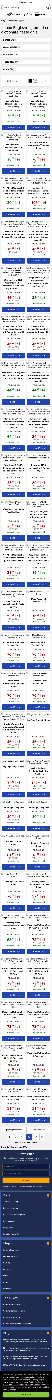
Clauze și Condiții (33, 1384)
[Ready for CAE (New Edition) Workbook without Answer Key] (39, 506)
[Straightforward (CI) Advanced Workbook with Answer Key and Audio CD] (39, 226)
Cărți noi (6, 1263)
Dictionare (10, 40)
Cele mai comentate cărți (14, 1311)
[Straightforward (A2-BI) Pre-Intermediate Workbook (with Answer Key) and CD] (39, 273)
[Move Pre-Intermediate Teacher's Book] (13, 637)
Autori (5, 1282)
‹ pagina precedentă (13, 1130)
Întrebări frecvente (11, 1234)
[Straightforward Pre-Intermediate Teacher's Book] (39, 137)
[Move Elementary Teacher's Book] (39, 637)
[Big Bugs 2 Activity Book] (38, 714)
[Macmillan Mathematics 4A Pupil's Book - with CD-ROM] (13, 1007)
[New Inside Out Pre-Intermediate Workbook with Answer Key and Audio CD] (13, 414)
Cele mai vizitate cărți (12, 1317)
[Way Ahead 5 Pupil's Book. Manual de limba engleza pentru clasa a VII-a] (13, 460)
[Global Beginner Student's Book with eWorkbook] (39, 763)
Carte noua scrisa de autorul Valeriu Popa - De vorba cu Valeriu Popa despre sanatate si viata (25, 1358)
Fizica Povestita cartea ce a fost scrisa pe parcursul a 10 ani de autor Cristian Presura (26, 1349)
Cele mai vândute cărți (12, 1304)
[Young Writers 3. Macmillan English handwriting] (13, 139)
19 (36, 1137)
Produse (16, 14)
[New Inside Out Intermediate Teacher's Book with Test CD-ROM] (39, 183)
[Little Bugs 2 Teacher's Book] (13, 876)
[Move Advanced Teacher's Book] (39, 594)
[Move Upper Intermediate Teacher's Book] (13, 676)
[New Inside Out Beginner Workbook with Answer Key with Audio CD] (13, 367)
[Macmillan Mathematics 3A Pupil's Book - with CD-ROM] (39, 963)
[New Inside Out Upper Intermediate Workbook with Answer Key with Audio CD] (39, 414)
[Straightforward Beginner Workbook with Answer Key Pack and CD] (39, 321)
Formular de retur (10, 1256)
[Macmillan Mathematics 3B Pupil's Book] (39, 1091)
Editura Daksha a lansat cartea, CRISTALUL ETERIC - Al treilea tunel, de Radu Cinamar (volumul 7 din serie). (25, 1341)
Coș (28, 14)
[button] (40, 14)
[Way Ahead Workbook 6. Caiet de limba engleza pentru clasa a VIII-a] (13, 550)
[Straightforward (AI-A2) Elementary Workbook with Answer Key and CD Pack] (13, 321)
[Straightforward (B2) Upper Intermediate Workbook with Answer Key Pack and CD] (13, 275)
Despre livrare (9, 1227)
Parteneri (7, 1289)
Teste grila (10, 62)
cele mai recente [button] (11, 81)
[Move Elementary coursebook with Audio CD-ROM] (13, 596)
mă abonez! (26, 1180)
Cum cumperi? (9, 1221)
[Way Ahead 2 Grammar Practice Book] (13, 504)
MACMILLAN (11, 111)
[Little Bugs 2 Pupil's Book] (13, 836)
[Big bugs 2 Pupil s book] (13, 761)
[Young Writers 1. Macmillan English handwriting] (13, 96)
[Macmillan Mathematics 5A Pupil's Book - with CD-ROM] (39, 1007)
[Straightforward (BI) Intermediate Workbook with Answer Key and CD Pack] (13, 719)
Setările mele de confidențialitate (17, 1324)
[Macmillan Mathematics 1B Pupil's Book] (39, 1048)
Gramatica (10, 54)
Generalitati (11, 47)
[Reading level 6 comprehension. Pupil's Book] (13, 918)
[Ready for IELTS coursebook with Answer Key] (39, 460)
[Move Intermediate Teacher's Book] (39, 676)
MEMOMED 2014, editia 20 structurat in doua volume (25, 1365)
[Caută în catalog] (48, 7)
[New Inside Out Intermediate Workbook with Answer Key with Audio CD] (39, 367)
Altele (8, 69)
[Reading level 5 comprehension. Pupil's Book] (39, 876)
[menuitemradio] (35, 81)
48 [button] (45, 81)
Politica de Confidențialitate (13, 1384)
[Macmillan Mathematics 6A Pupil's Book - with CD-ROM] (13, 1050)
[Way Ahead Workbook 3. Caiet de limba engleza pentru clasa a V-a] (13, 183)
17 (22, 1137)
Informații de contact (12, 1250)
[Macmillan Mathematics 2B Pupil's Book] (13, 1091)
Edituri (5, 1276)
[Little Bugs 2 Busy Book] (13, 802)
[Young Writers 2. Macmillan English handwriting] (39, 96)
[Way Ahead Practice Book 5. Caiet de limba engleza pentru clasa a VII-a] (39, 550)
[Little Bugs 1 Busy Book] (38, 802)
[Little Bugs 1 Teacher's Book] (39, 838)
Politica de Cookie (36, 1382)
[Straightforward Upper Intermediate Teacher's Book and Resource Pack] (13, 226)
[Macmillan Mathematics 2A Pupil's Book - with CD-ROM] (13, 963)
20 (42, 1137)
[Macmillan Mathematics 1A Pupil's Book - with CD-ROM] (39, 920)
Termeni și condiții (11, 1202)
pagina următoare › (38, 1130)
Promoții (6, 1269)
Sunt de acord (26, 1394)
